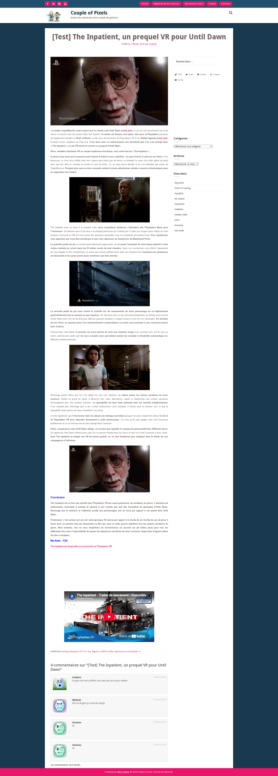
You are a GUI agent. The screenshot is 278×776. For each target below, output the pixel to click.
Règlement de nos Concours (166, 3)
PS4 (84, 651)
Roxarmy (179, 225)
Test (89, 651)
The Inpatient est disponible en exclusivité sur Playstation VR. (81, 546)
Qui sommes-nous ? (194, 3)
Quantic (153, 44)
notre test (126, 130)
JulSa (177, 220)
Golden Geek (181, 214)
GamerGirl (179, 204)
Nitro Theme (123, 772)
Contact (212, 3)
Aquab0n (179, 193)
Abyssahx (179, 182)
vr (140, 651)
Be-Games (180, 198)
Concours (225, 3)
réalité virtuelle (106, 651)
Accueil (145, 3)
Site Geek (179, 230)
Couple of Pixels (89, 13)
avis (97, 651)
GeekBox (179, 209)
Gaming (64, 651)
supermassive (120, 651)
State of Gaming (183, 188)
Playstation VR (75, 651)
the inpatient (132, 651)
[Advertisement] (200, 110)
